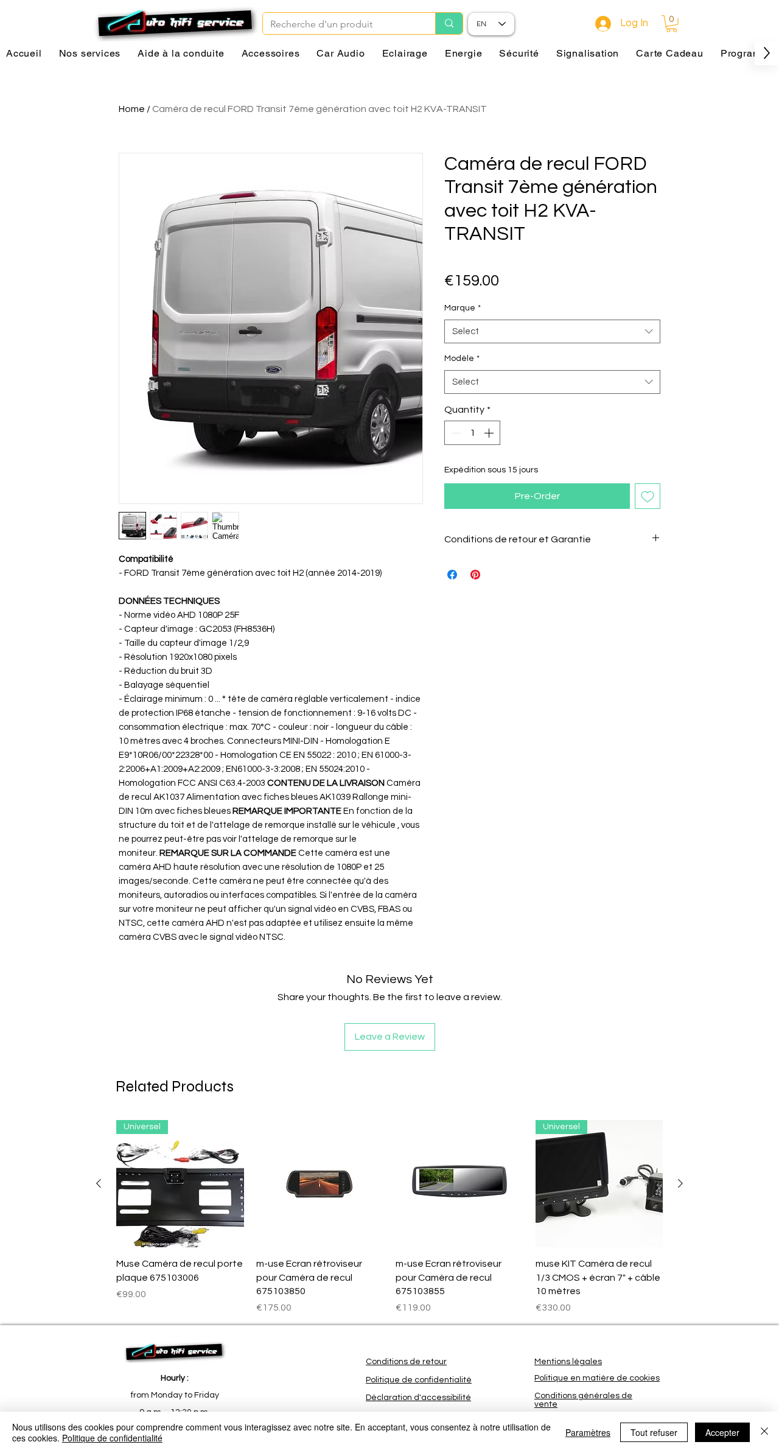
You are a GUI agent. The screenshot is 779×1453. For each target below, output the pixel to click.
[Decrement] (454, 432)
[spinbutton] (472, 432)
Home (132, 109)
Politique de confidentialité (112, 1438)
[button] (672, 23)
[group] (389, 1217)
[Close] (764, 1432)
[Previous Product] (98, 1183)
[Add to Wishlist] (647, 496)
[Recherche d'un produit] (449, 23)
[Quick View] (320, 1184)
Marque (462, 308)
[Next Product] (680, 1183)
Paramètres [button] (587, 1432)
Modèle (462, 358)
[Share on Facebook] (452, 574)
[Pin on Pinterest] (475, 574)
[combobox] (552, 331)
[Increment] (489, 432)
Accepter (722, 1432)
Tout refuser (654, 1432)
